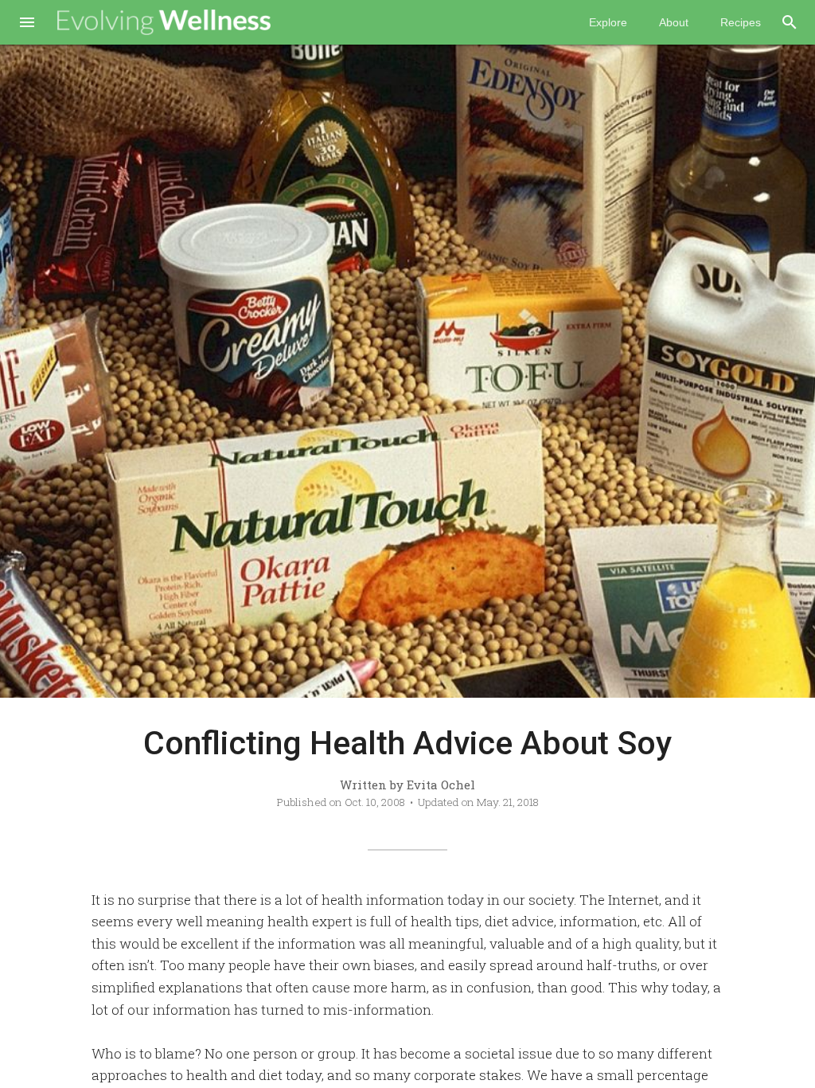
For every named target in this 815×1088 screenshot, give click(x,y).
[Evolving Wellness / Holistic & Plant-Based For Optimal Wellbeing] (164, 23)
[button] (27, 24)
